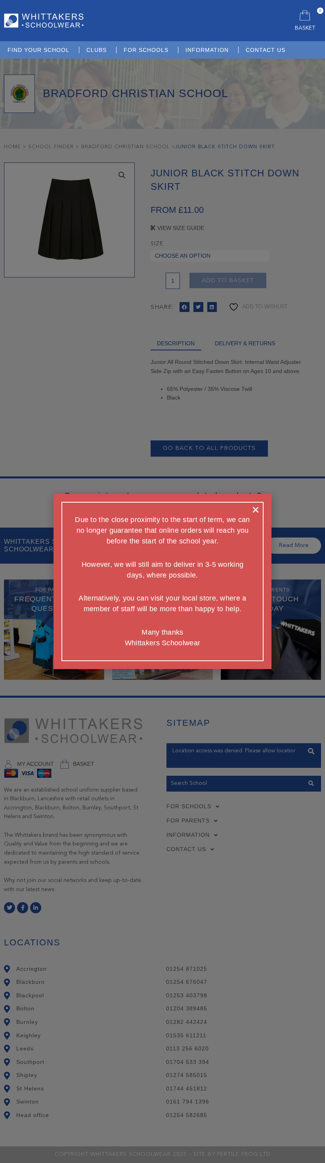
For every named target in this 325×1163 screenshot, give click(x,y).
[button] (256, 510)
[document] (162, 581)
